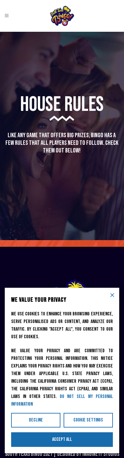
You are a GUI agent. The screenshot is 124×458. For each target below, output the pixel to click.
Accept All (62, 439)
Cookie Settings (88, 420)
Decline (36, 420)
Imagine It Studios (100, 454)
